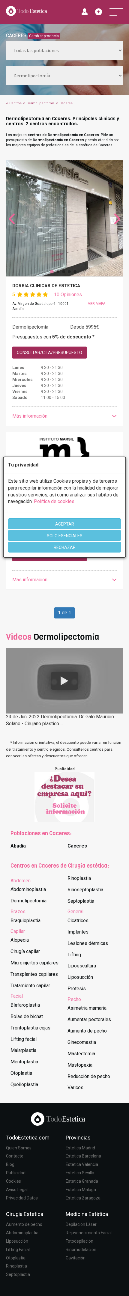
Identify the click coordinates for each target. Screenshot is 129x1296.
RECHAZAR (65, 547)
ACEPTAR (64, 524)
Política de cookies (54, 501)
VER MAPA (96, 304)
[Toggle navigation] (116, 12)
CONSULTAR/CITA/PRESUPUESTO (49, 352)
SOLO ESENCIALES (64, 535)
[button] (64, 416)
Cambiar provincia (44, 36)
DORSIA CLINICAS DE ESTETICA (46, 285)
